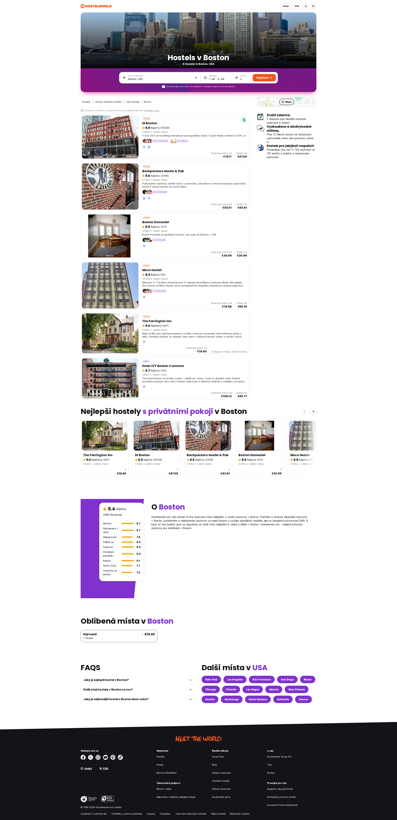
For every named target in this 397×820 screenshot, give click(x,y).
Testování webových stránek (190, 813)
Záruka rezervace (221, 772)
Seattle (210, 699)
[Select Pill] (306, 6)
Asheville (283, 699)
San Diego (287, 679)
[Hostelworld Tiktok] (120, 757)
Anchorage (232, 699)
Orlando (231, 689)
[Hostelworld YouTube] (105, 757)
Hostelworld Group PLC (279, 756)
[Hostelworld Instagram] (98, 757)
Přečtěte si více (151, 110)
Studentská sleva (221, 797)
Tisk (269, 764)
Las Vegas (252, 689)
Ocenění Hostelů (221, 781)
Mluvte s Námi (164, 789)
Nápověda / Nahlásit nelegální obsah (176, 797)
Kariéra (271, 772)
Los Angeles (235, 679)
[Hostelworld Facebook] (83, 757)
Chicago (210, 689)
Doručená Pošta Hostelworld (282, 805)
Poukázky (165, 813)
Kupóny (151, 813)
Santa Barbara (258, 699)
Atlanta (274, 689)
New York (211, 679)
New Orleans (296, 689)
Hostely (161, 756)
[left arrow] (304, 411)
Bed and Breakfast (166, 772)
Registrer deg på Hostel (280, 789)
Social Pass (218, 756)
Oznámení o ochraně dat (94, 813)
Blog (214, 764)
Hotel (146, 361)
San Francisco (262, 679)
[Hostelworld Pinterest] (112, 757)
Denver (303, 699)
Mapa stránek (218, 813)
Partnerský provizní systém (281, 797)
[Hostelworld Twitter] (90, 757)
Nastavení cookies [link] (240, 813)
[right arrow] (313, 411)
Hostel (146, 118)
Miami (308, 679)
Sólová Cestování (221, 789)
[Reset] (196, 77)
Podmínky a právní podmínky (127, 813)
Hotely (160, 764)
